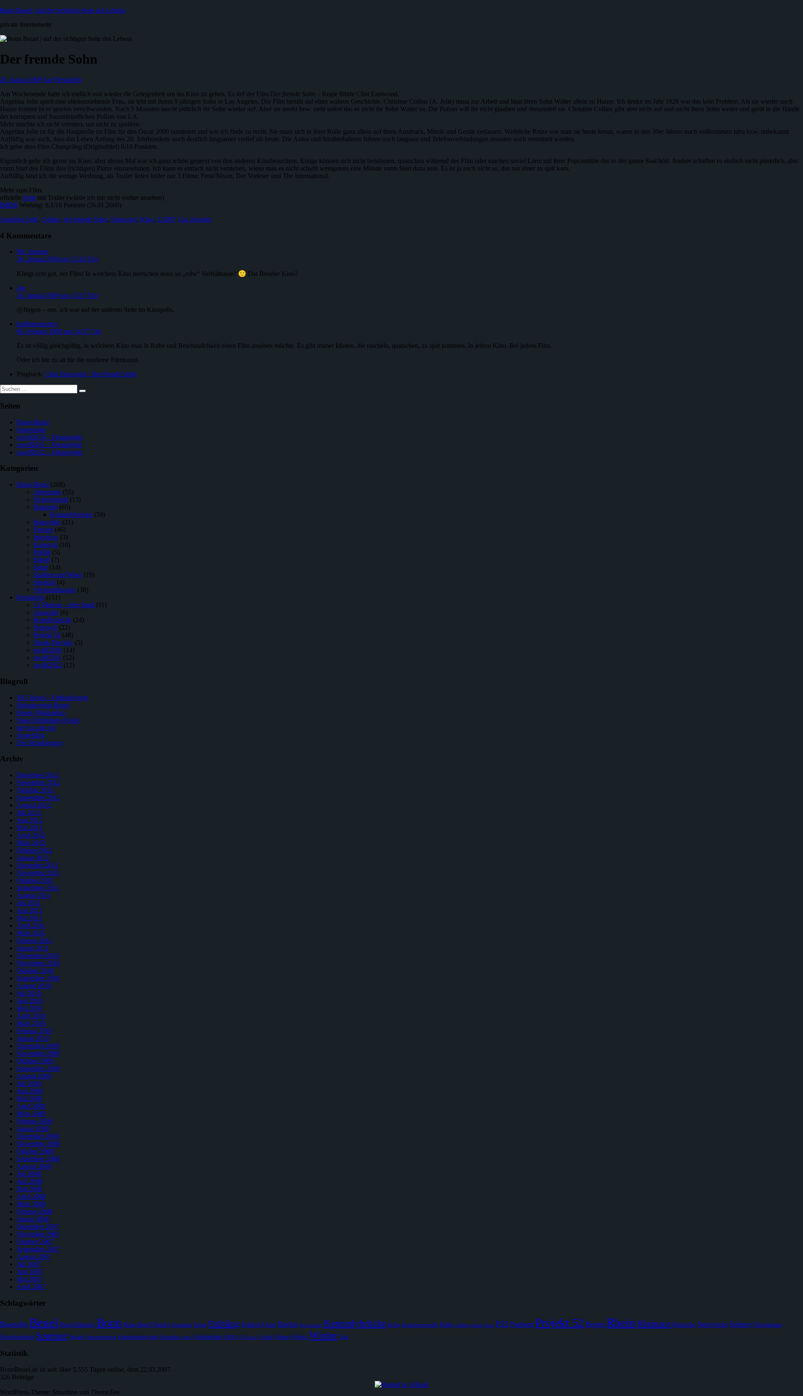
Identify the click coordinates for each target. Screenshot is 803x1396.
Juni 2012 (30, 820)
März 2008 (31, 1203)
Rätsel (41, 559)
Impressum (31, 429)
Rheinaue (654, 1324)
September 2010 (38, 978)
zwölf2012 (47, 665)
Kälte (446, 1324)
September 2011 (38, 887)
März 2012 (31, 842)
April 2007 (31, 1286)
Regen (595, 1324)
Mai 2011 (29, 917)
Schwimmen (767, 1325)
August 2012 (34, 805)
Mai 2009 (29, 1098)
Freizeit (43, 529)
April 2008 (31, 1196)
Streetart (44, 582)
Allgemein (47, 491)
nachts (477, 1325)
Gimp (269, 1325)
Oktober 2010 (35, 970)
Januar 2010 (33, 1038)
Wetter (300, 1337)
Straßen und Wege (57, 574)
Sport (40, 567)
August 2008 (34, 1166)
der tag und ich (36, 727)
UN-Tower (247, 1337)
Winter (323, 1335)
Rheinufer (684, 1325)
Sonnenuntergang (138, 1337)
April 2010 (31, 1015)
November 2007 (38, 1234)
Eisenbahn (181, 1325)
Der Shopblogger (39, 742)
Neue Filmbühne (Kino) (48, 720)
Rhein (621, 1322)
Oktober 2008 (35, 1151)
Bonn (109, 1323)
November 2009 (38, 1053)
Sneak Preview (53, 642)
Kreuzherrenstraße (420, 1325)
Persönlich (68, 79)
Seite (29, 197)
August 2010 (34, 985)
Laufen (462, 1325)
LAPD (166, 219)
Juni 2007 (30, 1271)
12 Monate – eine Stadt (64, 604)
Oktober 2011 (35, 880)
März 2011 (31, 933)
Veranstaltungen (54, 589)
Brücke (161, 1325)
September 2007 (38, 1249)
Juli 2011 (29, 902)
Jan (48, 79)
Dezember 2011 (38, 865)
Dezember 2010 (38, 955)
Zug (344, 1337)
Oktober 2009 (35, 1060)
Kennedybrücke (71, 514)
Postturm (522, 1324)
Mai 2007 (29, 1279)
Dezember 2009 (38, 1045)
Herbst (288, 1324)
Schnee (740, 1324)
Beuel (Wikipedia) (41, 712)
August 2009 (34, 1076)
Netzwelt (45, 627)
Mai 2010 (29, 1008)
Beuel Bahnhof (77, 1325)
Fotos (200, 1325)
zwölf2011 (47, 657)
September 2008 (38, 1158)
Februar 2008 (34, 1211)
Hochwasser (310, 1325)
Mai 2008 (29, 1188)
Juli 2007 (29, 1264)
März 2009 (31, 1113)
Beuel (44, 1322)
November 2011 (38, 872)
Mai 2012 (29, 827)
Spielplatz (169, 1337)
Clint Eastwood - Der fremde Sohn (91, 374)
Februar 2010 (34, 1030)
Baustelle (45, 506)
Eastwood (124, 219)
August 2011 (34, 895)
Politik (42, 552)
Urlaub (266, 1337)
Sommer (51, 1335)
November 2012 (38, 782)
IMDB (9, 205)
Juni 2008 (30, 1181)
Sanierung (713, 1324)
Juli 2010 (29, 993)
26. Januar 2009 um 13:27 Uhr (57, 295)
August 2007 (34, 1256)
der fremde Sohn (85, 219)
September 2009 (38, 1068)
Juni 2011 (29, 910)
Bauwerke (47, 522)
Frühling (224, 1324)
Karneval (45, 544)
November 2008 (38, 1143)
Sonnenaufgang (100, 1337)
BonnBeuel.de (52, 619)
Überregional (50, 499)
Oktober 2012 (35, 790)
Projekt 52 (47, 634)
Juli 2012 (29, 812)
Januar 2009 (33, 1128)
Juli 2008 (29, 1173)
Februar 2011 (34, 940)
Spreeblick (31, 735)
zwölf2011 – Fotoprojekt (49, 444)
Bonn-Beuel (33, 422)
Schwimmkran (17, 1337)
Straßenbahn (207, 1337)
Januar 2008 (33, 1218)
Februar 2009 (34, 1121)
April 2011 (31, 925)
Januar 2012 (33, 857)
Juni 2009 (30, 1091)
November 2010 (38, 963)
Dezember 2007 (38, 1226)
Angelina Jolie (19, 219)
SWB (229, 1337)
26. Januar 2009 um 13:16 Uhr (57, 259)
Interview (46, 537)
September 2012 (38, 797)
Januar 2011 (33, 948)
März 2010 (31, 1023)
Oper (489, 1325)
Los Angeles (195, 219)
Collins (50, 219)
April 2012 (31, 835)
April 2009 (31, 1106)
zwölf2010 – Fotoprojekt (49, 437)
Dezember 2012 (38, 774)
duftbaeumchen (37, 323)
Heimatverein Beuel (43, 705)
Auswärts (46, 612)
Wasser (282, 1337)
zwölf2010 (47, 649)
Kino (147, 219)
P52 (502, 1323)
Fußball (251, 1324)
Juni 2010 (30, 1000)
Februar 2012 (34, 850)
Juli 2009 (29, 1083)
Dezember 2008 (38, 1136)
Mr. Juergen (32, 251)
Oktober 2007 (35, 1241)
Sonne (76, 1337)
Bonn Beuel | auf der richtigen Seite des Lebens (62, 10)
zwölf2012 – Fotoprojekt (49, 452)
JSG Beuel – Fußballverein (52, 697)
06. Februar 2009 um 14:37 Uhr (59, 331)
